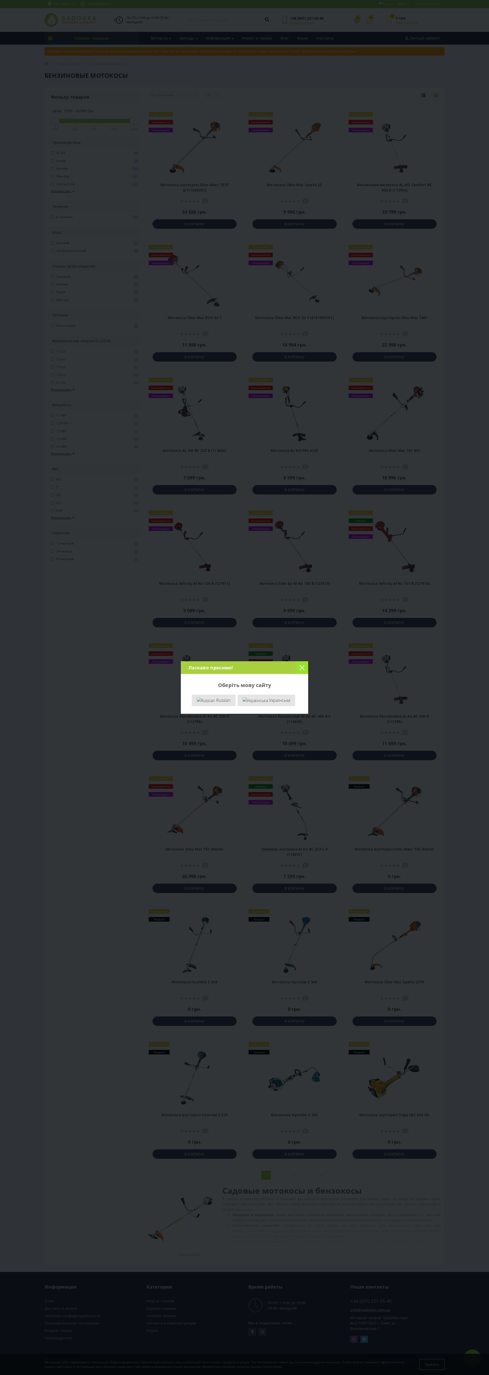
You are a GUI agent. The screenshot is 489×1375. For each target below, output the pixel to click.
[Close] (301, 667)
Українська (279, 700)
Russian (222, 700)
